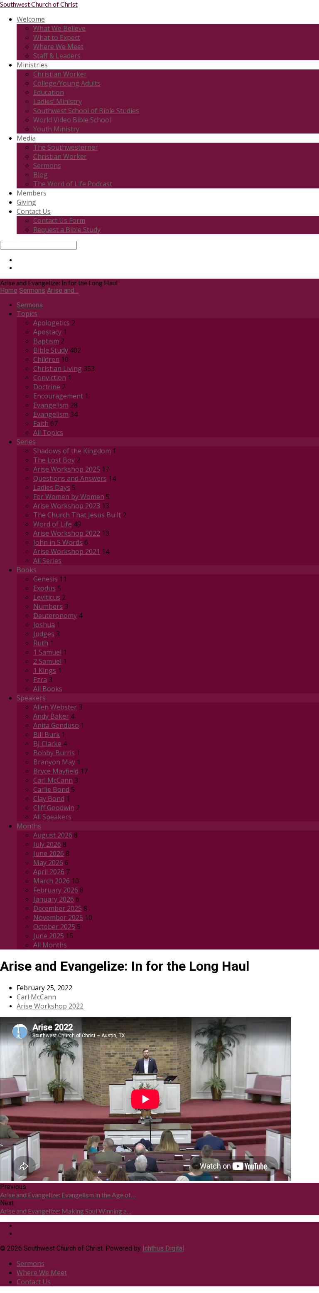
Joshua (44, 624)
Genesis (45, 578)
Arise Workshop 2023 (66, 505)
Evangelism (51, 405)
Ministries (32, 64)
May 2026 (48, 862)
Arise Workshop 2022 (66, 533)
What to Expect (56, 37)
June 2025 (48, 935)
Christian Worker (60, 74)
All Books (47, 688)
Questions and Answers (70, 478)
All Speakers (52, 816)
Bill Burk (46, 734)
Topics (27, 313)
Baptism (46, 341)
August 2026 (52, 835)
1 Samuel (47, 652)
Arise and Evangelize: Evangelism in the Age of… (68, 1195)
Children (46, 359)
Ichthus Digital (163, 1248)
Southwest (39, 4)
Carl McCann (53, 780)
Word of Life (52, 524)
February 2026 (55, 890)
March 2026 (51, 880)
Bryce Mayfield (56, 771)
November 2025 (58, 917)
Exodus (44, 588)
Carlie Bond (51, 789)
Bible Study (50, 350)
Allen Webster (55, 707)
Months (29, 826)
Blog (40, 174)
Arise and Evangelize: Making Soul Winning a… (66, 1211)
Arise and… (63, 290)
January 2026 (53, 899)
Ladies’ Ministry (57, 101)
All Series (47, 560)
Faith (41, 423)
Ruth (40, 643)
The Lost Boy (54, 460)
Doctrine (46, 386)
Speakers (31, 697)
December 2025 (57, 908)
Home (8, 290)
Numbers (48, 606)
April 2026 (48, 871)
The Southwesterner (65, 147)
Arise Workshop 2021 (66, 551)
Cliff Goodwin (53, 807)
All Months (50, 944)
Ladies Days (51, 487)
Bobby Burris (54, 752)
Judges (43, 633)
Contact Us (34, 211)
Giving (26, 202)
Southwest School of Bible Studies (86, 110)
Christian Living (57, 368)
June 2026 (48, 853)
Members (32, 193)
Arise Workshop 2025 (66, 469)
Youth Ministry (56, 129)
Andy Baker (51, 716)
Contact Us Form (59, 220)
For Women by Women (68, 496)
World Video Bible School (72, 119)
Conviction (49, 377)
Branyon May (54, 761)
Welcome (31, 19)
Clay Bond (48, 798)
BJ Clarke (47, 743)
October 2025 (54, 926)
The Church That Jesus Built (77, 514)
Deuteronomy (55, 615)
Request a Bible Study (67, 229)
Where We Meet (58, 46)
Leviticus (46, 597)
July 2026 (47, 844)
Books (27, 569)
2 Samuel (47, 661)
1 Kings (44, 670)
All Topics (48, 432)
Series (26, 441)
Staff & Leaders (57, 55)
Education (48, 92)
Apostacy (47, 331)
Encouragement (58, 396)
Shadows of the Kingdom (72, 450)
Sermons (47, 165)
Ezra (40, 679)
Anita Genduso (56, 725)
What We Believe (59, 28)
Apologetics (51, 322)
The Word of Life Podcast (72, 183)
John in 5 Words (58, 542)
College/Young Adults (67, 83)
